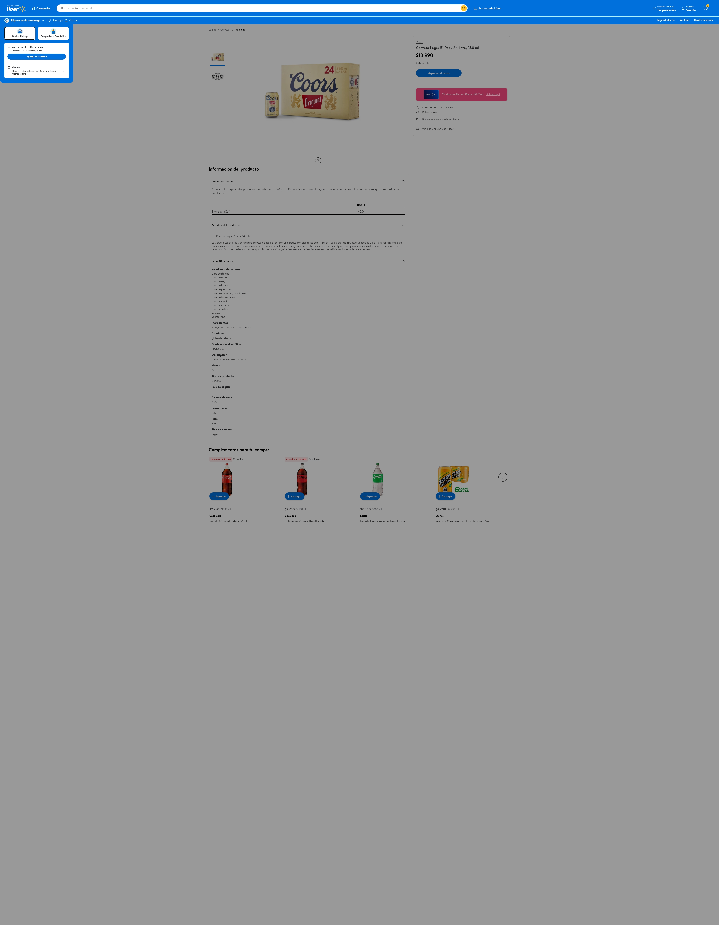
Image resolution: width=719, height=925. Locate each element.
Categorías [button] (43, 8)
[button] (664, 8)
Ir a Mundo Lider (490, 8)
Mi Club (684, 20)
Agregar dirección (36, 56)
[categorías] (464, 8)
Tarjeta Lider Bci (666, 20)
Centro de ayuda (703, 20)
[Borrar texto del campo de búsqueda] (458, 8)
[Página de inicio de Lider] (16, 8)
